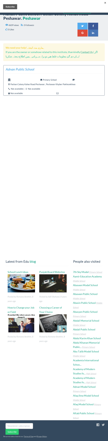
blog (33, 261)
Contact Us (87, 52)
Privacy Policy (42, 436)
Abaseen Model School (85, 285)
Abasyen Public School (85, 311)
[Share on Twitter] (82, 26)
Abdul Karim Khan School (87, 338)
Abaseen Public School (85, 294)
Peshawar (31, 18)
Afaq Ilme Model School (86, 395)
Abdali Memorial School (86, 320)
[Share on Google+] (82, 33)
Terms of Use (28, 436)
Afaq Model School (83, 404)
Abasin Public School (84, 302)
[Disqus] (54, 139)
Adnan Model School (84, 386)
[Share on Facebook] (93, 26)
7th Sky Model (81, 272)
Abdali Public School (84, 329)
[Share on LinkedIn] (93, 33)
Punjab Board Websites (52, 272)
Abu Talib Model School (86, 351)
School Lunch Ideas (18, 272)
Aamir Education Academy (87, 276)
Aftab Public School (83, 413)
